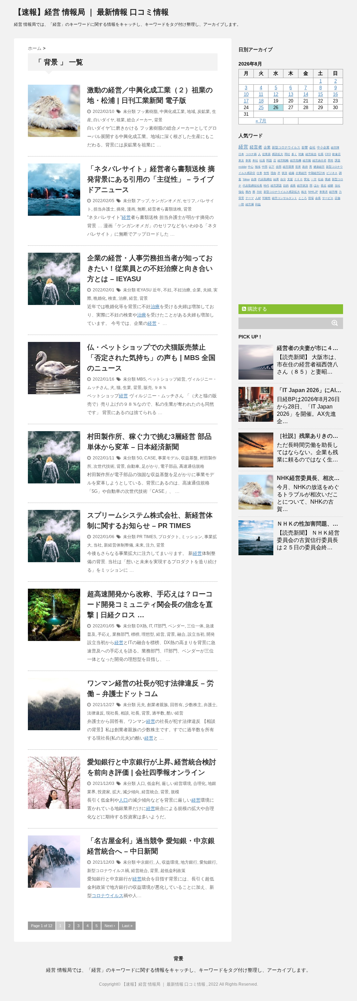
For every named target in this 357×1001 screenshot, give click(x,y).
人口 (141, 783)
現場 (311, 198)
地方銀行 (189, 862)
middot (242, 166)
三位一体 (195, 626)
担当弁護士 (103, 209)
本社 (255, 160)
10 (246, 94)
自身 (254, 179)
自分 (283, 179)
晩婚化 (99, 298)
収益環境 (170, 862)
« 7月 (261, 120)
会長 (318, 198)
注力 (150, 545)
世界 (298, 166)
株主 (304, 191)
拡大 (116, 791)
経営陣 (335, 147)
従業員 (266, 154)
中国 (264, 166)
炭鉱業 (203, 111)
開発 (210, 634)
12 (275, 94)
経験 (330, 185)
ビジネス (331, 173)
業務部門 (120, 634)
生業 (127, 387)
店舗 (337, 198)
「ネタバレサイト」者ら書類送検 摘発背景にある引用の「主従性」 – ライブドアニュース (151, 179)
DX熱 (142, 626)
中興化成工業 (172, 111)
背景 (158, 119)
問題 (269, 160)
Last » (127, 926)
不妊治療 (182, 290)
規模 (175, 791)
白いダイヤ (103, 119)
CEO (328, 154)
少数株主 (193, 704)
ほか (316, 185)
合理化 (199, 783)
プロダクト (168, 536)
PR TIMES (146, 536)
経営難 (307, 160)
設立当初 (196, 634)
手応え (104, 634)
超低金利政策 (172, 870)
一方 (314, 179)
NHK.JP (313, 191)
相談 (125, 713)
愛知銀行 (207, 862)
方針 (259, 191)
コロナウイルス (107, 895)
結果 (276, 179)
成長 (293, 185)
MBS (141, 379)
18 (261, 101)
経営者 (256, 147)
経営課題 (276, 185)
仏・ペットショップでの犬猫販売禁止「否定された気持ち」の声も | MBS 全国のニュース (151, 357)
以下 (271, 166)
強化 (241, 191)
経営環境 (288, 166)
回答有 (176, 704)
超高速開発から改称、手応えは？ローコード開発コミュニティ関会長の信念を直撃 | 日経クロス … (150, 604)
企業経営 (301, 173)
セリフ (189, 200)
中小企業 (323, 147)
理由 (273, 173)
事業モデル (168, 458)
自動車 (133, 466)
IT (150, 626)
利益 (258, 204)
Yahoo (246, 179)
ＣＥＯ (298, 179)
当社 (97, 545)
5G (139, 458)
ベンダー (176, 626)
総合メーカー (139, 119)
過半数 (158, 713)
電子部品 (168, 466)
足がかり (150, 466)
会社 (312, 147)
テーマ (249, 198)
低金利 (153, 783)
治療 (123, 298)
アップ (143, 200)
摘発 (120, 209)
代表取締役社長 (252, 185)
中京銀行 (145, 862)
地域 (191, 111)
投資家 (104, 791)
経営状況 (302, 185)
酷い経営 (175, 713)
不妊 (167, 290)
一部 (241, 204)
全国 (278, 166)
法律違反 (95, 713)
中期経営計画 (316, 173)
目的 (286, 185)
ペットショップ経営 (166, 379)
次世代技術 (103, 466)
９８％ (160, 387)
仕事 (259, 173)
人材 (258, 198)
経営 (126, 217)
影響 (305, 147)
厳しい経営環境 (176, 783)
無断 (141, 209)
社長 (135, 713)
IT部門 (160, 626)
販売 (148, 387)
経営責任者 (319, 160)
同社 (287, 154)
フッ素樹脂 (147, 111)
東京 (241, 160)
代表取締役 (265, 179)
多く (294, 154)
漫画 (131, 209)
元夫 (141, 704)
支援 (290, 179)
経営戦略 (283, 160)
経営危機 (295, 160)
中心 (250, 166)
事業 (248, 160)
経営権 (333, 191)
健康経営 (319, 166)
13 (290, 94)
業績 (328, 179)
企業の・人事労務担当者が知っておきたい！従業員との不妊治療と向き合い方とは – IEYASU (150, 268)
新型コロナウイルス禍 (108, 870)
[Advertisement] (290, 253)
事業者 (323, 191)
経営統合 (150, 791)
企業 (196, 290)
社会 (321, 179)
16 (335, 94)
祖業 (120, 119)
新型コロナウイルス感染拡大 (282, 191)
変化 (307, 179)
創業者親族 (157, 704)
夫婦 (207, 290)
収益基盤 (189, 458)
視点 (323, 185)
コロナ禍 (251, 154)
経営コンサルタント (284, 198)
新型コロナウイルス (286, 147)
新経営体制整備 (118, 545)
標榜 (135, 634)
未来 (139, 545)
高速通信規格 (191, 466)
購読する (256, 309)
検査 (112, 298)
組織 (291, 173)
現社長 (112, 713)
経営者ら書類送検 (164, 209)
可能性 (266, 198)
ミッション (191, 536)
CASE (150, 458)
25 (261, 107)
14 (305, 94)
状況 (284, 173)
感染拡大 (277, 154)
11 (261, 94)
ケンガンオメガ (166, 200)
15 (320, 94)
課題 (337, 160)
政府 (305, 166)
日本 (241, 154)
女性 (266, 173)
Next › (110, 926)
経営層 (249, 204)
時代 (266, 185)
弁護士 (210, 704)
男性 (330, 160)
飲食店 (336, 154)
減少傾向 (131, 791)
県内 (248, 191)
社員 (262, 160)
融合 (181, 634)
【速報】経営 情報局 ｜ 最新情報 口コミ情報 (91, 12)
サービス (327, 198)
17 (246, 101)
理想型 (148, 634)
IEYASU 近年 (149, 290)
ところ (302, 198)
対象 (301, 154)
